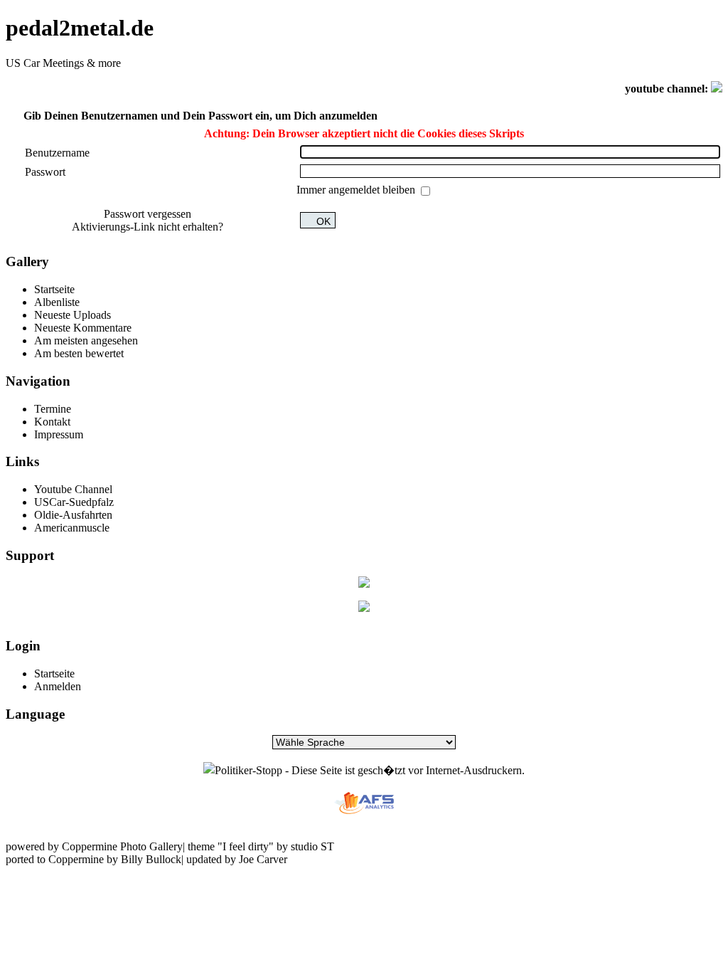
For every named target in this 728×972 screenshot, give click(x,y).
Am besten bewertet (79, 353)
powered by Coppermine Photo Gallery (94, 846)
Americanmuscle (71, 528)
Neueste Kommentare (83, 328)
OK (323, 221)
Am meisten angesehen (86, 340)
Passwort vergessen (147, 214)
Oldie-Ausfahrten (73, 515)
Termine (52, 409)
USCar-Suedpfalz (74, 502)
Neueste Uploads (72, 315)
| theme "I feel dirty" (228, 846)
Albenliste (57, 302)
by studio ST (304, 846)
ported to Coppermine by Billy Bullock (93, 859)
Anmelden (57, 686)
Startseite (54, 289)
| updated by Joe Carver (234, 859)
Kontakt (52, 422)
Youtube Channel (73, 489)
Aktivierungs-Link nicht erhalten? (147, 227)
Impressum (58, 434)
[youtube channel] (716, 89)
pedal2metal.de (80, 28)
